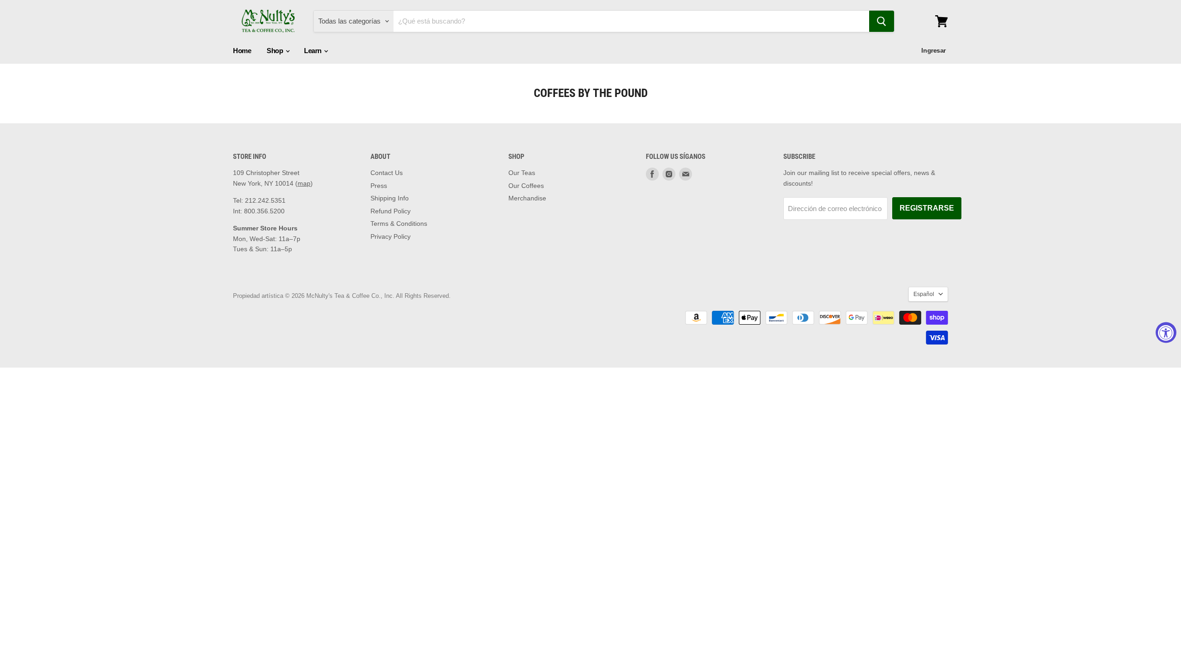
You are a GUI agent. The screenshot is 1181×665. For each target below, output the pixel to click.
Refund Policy (390, 211)
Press (378, 185)
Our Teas (521, 172)
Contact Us (386, 172)
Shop (276, 50)
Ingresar (933, 50)
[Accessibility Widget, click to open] (1166, 332)
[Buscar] (881, 21)
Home (242, 50)
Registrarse (927, 208)
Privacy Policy (390, 236)
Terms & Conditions (398, 223)
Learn (313, 50)
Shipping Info (389, 198)
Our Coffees (526, 185)
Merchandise (527, 198)
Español (923, 294)
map (304, 183)
